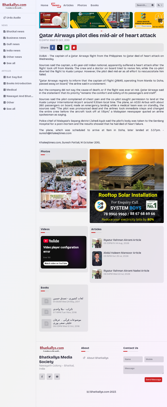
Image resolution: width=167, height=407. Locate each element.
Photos (82, 5)
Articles (68, 5)
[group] (101, 20)
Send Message (153, 379)
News (56, 5)
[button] (43, 20)
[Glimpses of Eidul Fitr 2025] (48, 176)
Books (95, 5)
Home (44, 5)
